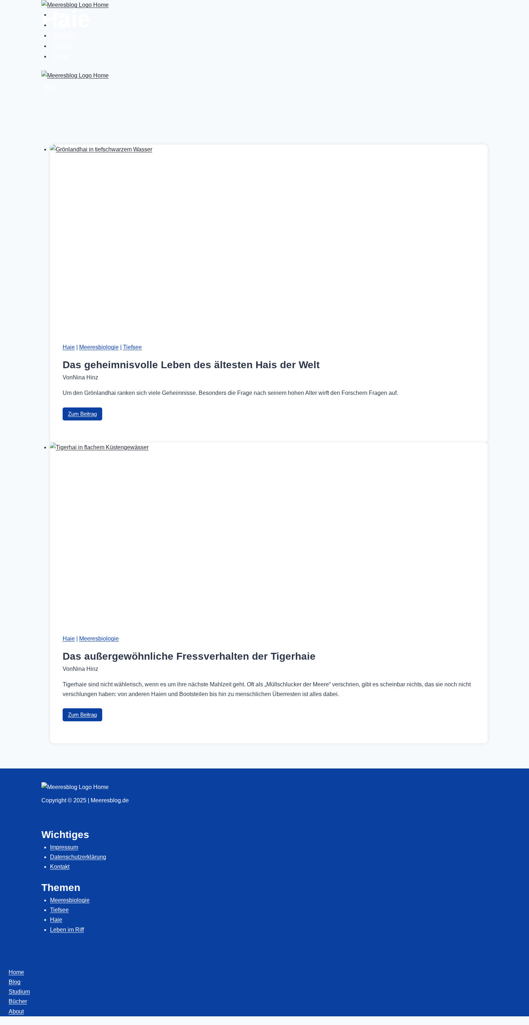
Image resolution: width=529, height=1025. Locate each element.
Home (61, 14)
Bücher (63, 46)
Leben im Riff (67, 930)
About (61, 56)
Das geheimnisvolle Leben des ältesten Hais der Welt (191, 364)
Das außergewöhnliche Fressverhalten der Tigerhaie (189, 656)
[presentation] (269, 237)
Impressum (64, 847)
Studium (65, 35)
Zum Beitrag (85, 415)
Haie (69, 347)
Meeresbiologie (99, 347)
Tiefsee (132, 347)
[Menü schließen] (1, 960)
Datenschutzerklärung (78, 857)
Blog (59, 25)
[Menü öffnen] (48, 89)
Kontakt (59, 867)
